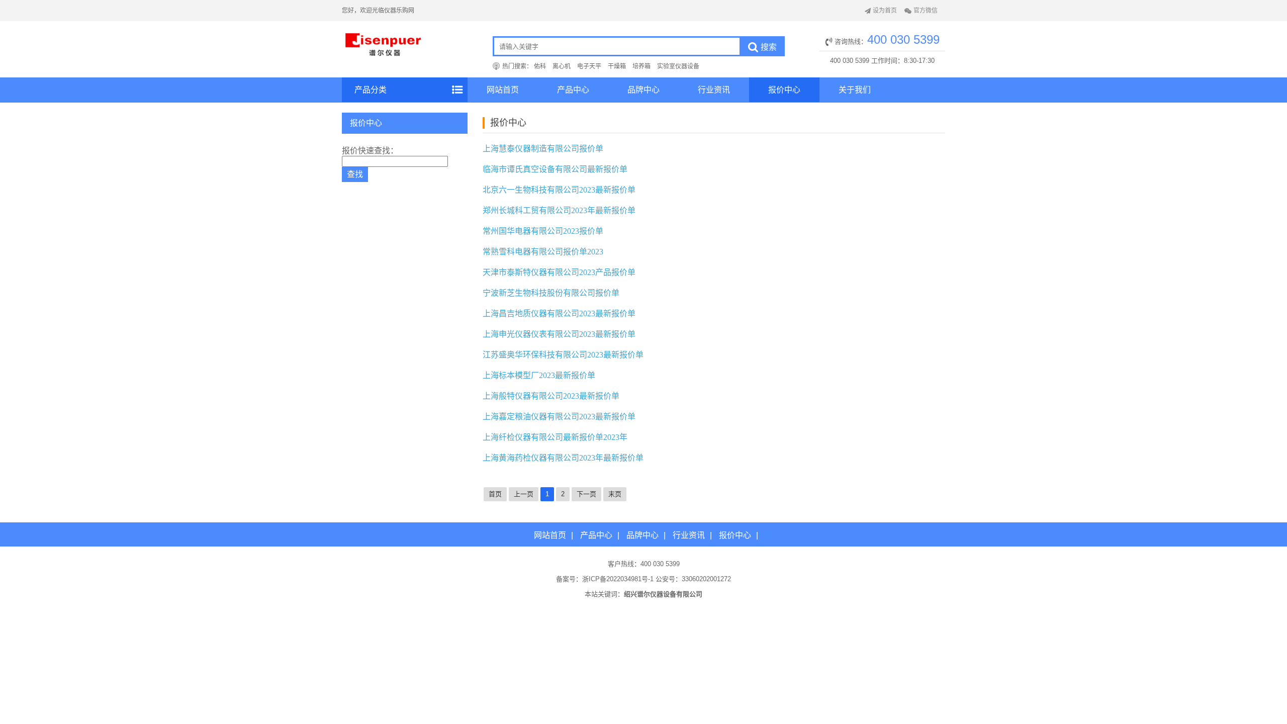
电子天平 (589, 66)
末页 (614, 494)
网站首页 (503, 89)
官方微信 (925, 10)
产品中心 (573, 89)
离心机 (562, 66)
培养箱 (641, 66)
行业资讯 (714, 89)
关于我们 (855, 89)
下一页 (586, 494)
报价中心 (784, 89)
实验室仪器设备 (678, 66)
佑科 (540, 66)
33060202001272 (706, 579)
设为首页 (885, 10)
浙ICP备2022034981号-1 (618, 579)
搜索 (769, 47)
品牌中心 (643, 89)
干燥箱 (617, 66)
